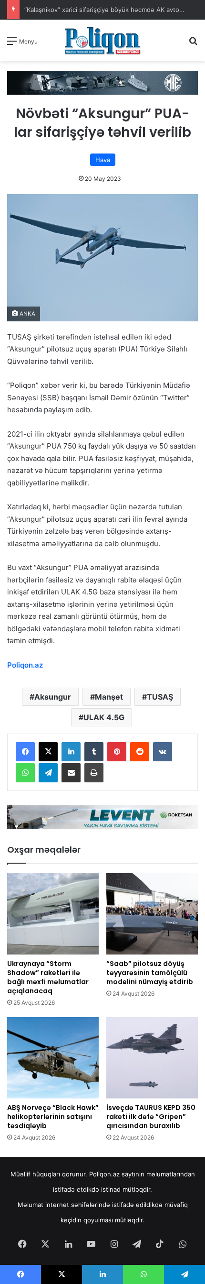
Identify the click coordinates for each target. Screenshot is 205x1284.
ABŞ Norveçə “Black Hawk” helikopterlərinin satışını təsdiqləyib (53, 1116)
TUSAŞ (160, 697)
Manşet (109, 697)
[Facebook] (25, 751)
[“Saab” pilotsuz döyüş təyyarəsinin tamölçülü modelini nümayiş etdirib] (152, 914)
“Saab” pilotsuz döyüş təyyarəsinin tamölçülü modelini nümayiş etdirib (149, 973)
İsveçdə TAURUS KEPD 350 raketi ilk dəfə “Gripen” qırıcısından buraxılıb (150, 1116)
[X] (48, 751)
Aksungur (52, 697)
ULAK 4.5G (103, 717)
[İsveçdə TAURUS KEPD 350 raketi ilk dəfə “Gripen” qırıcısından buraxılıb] (152, 1057)
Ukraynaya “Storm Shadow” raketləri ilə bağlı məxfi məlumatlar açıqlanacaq (48, 977)
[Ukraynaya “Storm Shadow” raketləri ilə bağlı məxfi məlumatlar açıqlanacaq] (53, 914)
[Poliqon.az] (102, 40)
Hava (102, 160)
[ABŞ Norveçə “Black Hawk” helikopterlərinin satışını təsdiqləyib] (53, 1057)
